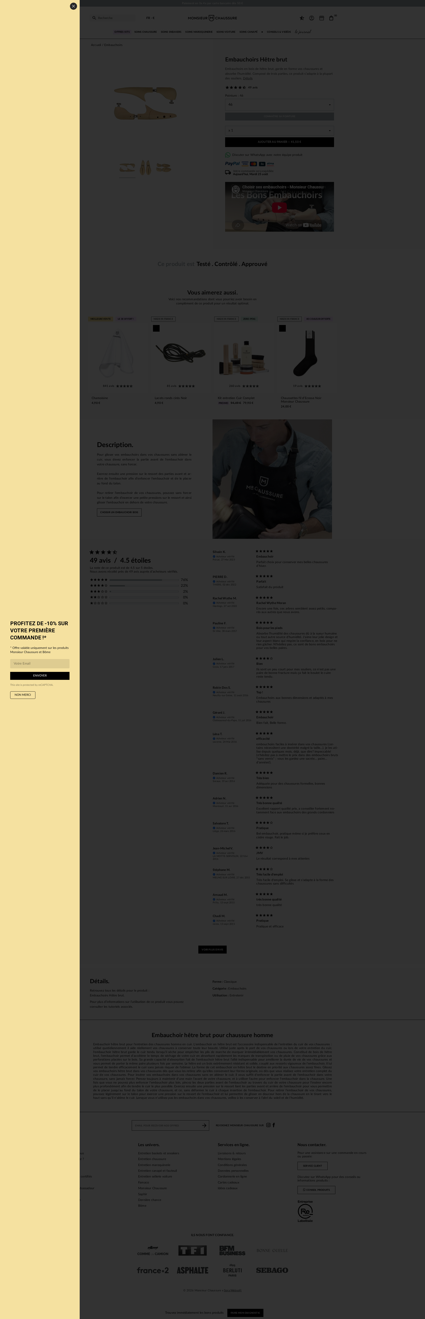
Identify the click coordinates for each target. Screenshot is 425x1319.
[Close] (73, 6)
